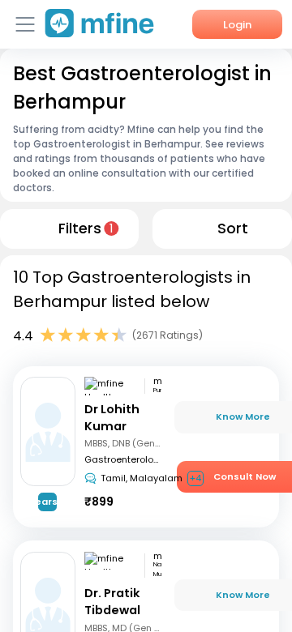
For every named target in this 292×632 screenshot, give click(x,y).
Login (237, 24)
